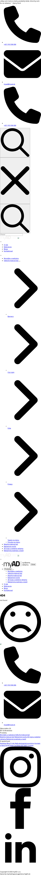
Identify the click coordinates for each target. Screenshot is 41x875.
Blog (8, 743)
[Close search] (15, 180)
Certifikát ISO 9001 (21, 745)
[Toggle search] (15, 142)
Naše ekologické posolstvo (25, 743)
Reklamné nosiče (10, 546)
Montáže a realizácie (11, 258)
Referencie (8, 247)
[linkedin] (20, 870)
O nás (6, 245)
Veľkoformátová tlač (11, 261)
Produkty (8, 569)
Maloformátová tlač (11, 544)
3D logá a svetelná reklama (13, 549)
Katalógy (3, 743)
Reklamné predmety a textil (14, 551)
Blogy (6, 249)
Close (33, 564)
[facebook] (20, 828)
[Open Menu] (1, 241)
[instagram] (20, 787)
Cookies (30, 745)
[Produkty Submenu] (13, 569)
